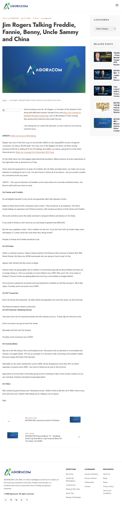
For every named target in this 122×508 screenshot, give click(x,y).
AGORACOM (14, 18)
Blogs (105, 478)
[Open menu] (117, 5)
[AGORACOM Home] (17, 472)
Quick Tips (70, 493)
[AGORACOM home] (15, 6)
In (21, 500)
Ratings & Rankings (73, 497)
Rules (105, 482)
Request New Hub (73, 489)
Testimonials (89, 482)
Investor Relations (91, 474)
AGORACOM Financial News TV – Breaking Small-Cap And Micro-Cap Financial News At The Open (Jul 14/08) (43, 437)
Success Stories (91, 478)
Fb (11, 500)
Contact (87, 486)
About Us (106, 474)
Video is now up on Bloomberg (23, 136)
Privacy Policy (108, 486)
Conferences (71, 485)
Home (4, 100)
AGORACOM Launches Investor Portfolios (42, 419)
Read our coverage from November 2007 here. (35, 152)
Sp (16, 500)
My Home (69, 474)
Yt (27, 500)
